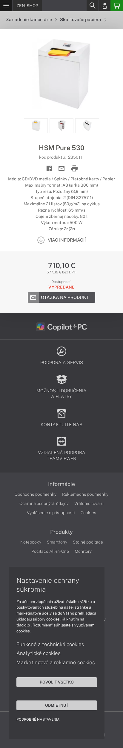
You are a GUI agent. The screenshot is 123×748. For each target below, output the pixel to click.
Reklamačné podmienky (85, 494)
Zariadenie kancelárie (29, 19)
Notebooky (30, 542)
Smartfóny (57, 542)
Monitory (83, 551)
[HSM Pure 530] (61, 73)
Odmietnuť (56, 705)
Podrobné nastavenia (38, 719)
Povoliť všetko (57, 682)
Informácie (61, 484)
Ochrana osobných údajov (44, 503)
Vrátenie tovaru (89, 503)
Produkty (61, 532)
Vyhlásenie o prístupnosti (51, 512)
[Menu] (6, 5)
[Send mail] (61, 168)
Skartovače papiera (81, 19)
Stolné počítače (88, 542)
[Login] (104, 5)
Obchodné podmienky (35, 494)
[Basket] (116, 5)
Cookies (88, 512)
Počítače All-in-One (50, 551)
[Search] (92, 5)
